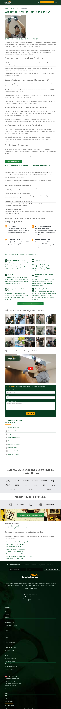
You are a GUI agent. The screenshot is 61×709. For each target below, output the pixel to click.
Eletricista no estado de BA (15, 526)
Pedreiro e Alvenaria (10, 642)
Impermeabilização (13, 451)
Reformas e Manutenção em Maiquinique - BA (19, 556)
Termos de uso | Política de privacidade (30, 600)
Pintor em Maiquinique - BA (13, 546)
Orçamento (47, 2)
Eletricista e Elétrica (13, 431)
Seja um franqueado (10, 620)
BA (17, 9)
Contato (7, 630)
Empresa (7, 614)
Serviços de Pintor (9, 650)
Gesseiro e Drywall (13, 441)
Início (6, 9)
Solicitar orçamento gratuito (13, 161)
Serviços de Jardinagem (11, 658)
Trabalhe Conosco (9, 628)
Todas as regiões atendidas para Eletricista (20, 528)
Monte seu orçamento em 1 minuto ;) (30, 515)
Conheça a (30, 588)
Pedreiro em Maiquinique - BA (14, 558)
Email (7, 395)
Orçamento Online (9, 622)
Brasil (6, 693)
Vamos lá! (30, 413)
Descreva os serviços (11, 401)
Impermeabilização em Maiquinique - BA (17, 542)
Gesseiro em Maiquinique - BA (14, 554)
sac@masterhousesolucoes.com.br (30, 598)
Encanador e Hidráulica (14, 437)
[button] (30, 368)
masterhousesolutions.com (12, 678)
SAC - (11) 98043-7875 (31, 594)
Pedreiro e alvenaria (13, 427)
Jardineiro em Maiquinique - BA (15, 551)
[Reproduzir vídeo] (30, 368)
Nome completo (10, 389)
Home (6, 611)
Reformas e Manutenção (11, 666)
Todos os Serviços (9, 669)
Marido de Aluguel (9, 655)
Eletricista (12, 9)
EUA (6, 698)
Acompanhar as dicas (51, 569)
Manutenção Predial (13, 454)
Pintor (9, 434)
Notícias (7, 617)
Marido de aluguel (13, 447)
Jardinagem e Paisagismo (14, 444)
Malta (6, 696)
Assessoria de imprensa (11, 625)
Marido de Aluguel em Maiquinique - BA (17, 549)
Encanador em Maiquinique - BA (15, 544)
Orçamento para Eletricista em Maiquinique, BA (30, 303)
